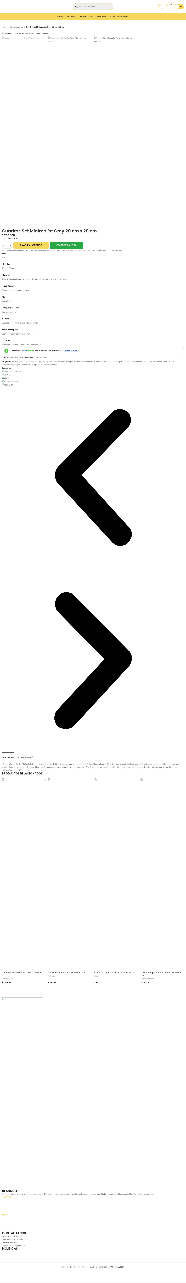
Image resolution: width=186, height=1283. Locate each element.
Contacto (6, 1206)
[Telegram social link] (25, 368)
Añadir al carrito (31, 245)
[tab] (8, 756)
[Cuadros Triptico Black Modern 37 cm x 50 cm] (162, 874)
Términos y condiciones (12, 1252)
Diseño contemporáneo (157, 361)
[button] (93, 477)
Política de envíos (9, 1255)
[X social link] (16, 368)
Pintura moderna (50, 364)
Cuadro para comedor (84, 361)
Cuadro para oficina (102, 361)
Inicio (4, 27)
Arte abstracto (27, 361)
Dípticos (5, 1224)
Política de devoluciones (12, 1258)
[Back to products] (6, 30)
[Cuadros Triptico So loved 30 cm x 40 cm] (116, 874)
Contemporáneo (16, 27)
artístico (37, 361)
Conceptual (47, 361)
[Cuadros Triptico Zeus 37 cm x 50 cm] (70, 874)
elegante (17, 364)
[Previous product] (3, 30)
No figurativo (36, 364)
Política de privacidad (10, 1261)
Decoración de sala (138, 361)
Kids (96, 976)
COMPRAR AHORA (66, 245)
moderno (26, 364)
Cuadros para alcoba (120, 361)
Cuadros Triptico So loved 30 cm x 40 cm (114, 972)
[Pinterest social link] (19, 368)
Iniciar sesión (7, 1209)
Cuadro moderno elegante (64, 361)
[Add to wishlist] (42, 781)
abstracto (16, 361)
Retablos (5, 1227)
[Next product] (9, 30)
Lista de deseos (8, 1212)
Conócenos (7, 1203)
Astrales (51, 976)
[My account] (161, 6)
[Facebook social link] (12, 368)
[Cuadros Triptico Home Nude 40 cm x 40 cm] (24, 874)
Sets (4, 1230)
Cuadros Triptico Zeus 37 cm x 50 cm (66, 972)
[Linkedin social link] (22, 368)
